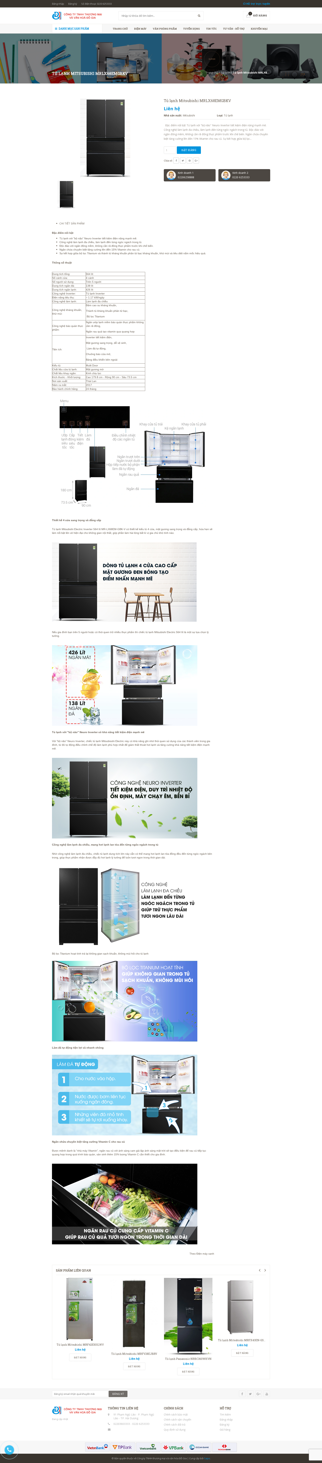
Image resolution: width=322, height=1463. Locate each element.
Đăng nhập (58, 3)
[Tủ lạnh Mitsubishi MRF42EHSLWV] (80, 1309)
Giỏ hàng (225, 1429)
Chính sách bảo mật (176, 1414)
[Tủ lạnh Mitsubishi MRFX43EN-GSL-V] (242, 1307)
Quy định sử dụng (174, 1429)
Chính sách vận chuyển (177, 1419)
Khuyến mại (259, 28)
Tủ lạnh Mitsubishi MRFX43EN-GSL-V (243, 1340)
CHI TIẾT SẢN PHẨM (71, 223)
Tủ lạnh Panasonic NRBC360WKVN (188, 1359)
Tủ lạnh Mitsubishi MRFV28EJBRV (134, 1354)
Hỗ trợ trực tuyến (258, 3)
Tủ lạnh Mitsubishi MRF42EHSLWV (80, 1344)
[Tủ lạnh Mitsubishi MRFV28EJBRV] (134, 1314)
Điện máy (140, 28)
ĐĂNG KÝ (118, 1394)
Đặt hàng (188, 150)
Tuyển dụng (191, 28)
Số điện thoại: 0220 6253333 (96, 3)
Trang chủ (120, 28)
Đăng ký (72, 3)
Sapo (207, 1458)
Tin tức (211, 28)
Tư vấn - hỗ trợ (233, 28)
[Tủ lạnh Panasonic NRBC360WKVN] (188, 1316)
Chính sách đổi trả (174, 1424)
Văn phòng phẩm (165, 28)
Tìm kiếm (225, 1414)
